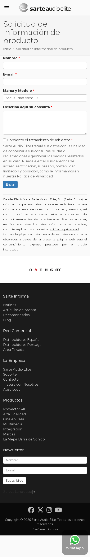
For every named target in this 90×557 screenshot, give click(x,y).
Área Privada (13, 350)
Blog (7, 320)
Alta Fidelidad (14, 414)
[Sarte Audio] (45, 8)
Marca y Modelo (17, 91)
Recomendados (16, 315)
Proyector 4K (14, 409)
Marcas (9, 434)
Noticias (9, 305)
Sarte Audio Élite (17, 369)
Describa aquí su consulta (26, 107)
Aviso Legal (12, 389)
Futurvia (53, 529)
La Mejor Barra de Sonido (24, 439)
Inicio (7, 49)
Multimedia (12, 424)
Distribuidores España (21, 340)
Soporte (10, 374)
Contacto (11, 379)
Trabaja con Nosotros (20, 384)
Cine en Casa (13, 419)
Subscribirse (14, 481)
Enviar (10, 184)
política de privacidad (64, 229)
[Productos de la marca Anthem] (45, 269)
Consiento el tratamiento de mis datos (38, 140)
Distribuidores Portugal (22, 345)
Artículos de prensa (19, 310)
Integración (12, 429)
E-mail (8, 74)
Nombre (10, 58)
